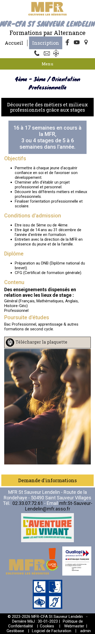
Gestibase (15, 630)
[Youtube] (77, 42)
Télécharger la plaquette (41, 342)
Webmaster (74, 626)
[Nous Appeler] (38, 53)
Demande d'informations (47, 480)
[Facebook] (67, 42)
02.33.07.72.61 (27, 503)
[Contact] (47, 53)
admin (85, 630)
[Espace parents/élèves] (57, 53)
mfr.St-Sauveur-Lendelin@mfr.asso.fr (58, 506)
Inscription (45, 43)
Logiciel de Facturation (51, 630)
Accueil (14, 43)
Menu (47, 63)
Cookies (47, 626)
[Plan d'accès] (86, 42)
